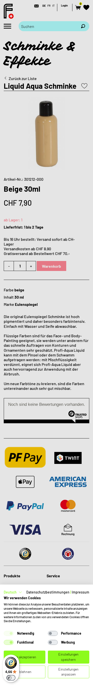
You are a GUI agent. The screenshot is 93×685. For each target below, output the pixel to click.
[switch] (10, 678)
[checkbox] (9, 633)
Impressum (80, 592)
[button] (13, 592)
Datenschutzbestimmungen (47, 592)
